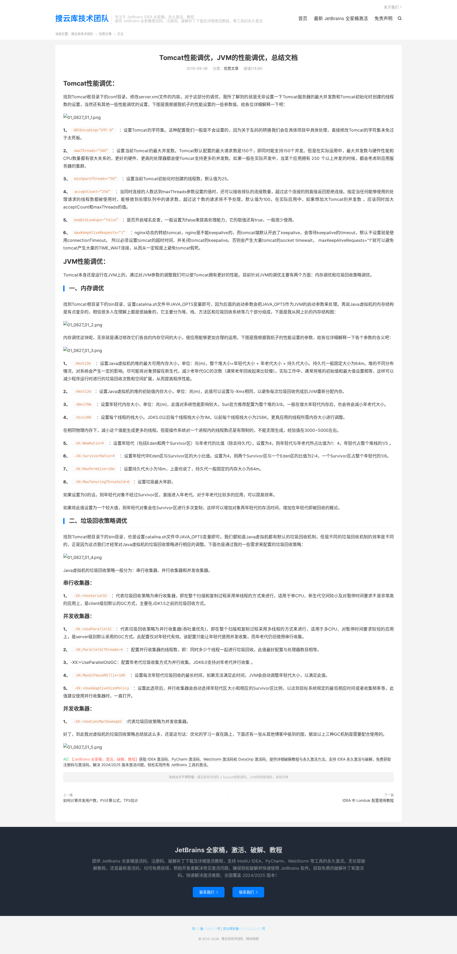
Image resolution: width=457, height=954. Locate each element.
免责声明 (383, 18)
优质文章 (105, 34)
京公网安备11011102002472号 (244, 929)
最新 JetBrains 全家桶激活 (341, 18)
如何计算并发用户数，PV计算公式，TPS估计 (100, 800)
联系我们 (208, 892)
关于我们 (391, 7)
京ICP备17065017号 (206, 929)
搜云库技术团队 (82, 19)
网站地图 (252, 939)
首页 (302, 18)
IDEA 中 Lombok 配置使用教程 (368, 800)
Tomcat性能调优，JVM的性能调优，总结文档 (228, 58)
